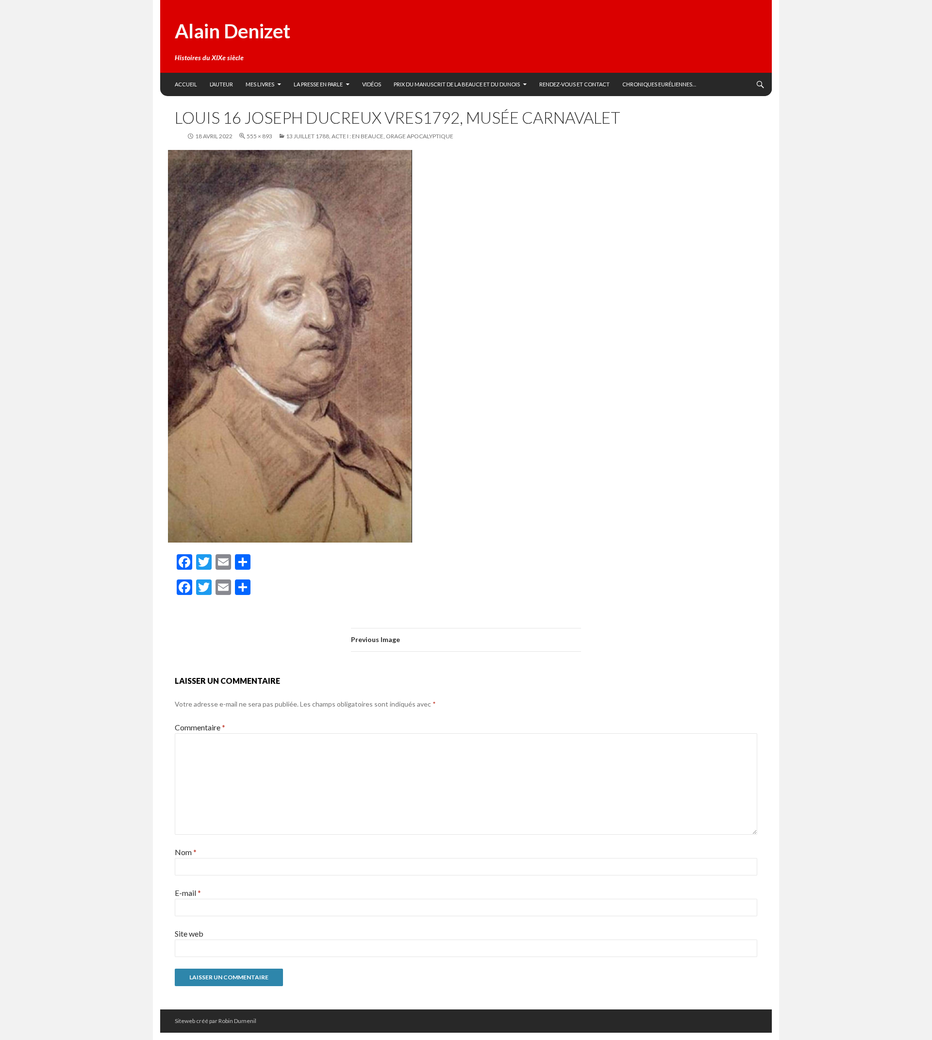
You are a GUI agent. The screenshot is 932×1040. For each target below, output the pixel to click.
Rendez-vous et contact (574, 84)
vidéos (371, 84)
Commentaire (200, 727)
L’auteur (221, 84)
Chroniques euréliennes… (659, 84)
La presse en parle (318, 84)
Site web (189, 933)
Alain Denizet (232, 31)
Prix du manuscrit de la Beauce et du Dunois (457, 84)
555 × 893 (259, 136)
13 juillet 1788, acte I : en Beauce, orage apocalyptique (369, 136)
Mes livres (260, 84)
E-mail (188, 892)
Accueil (186, 84)
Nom (186, 852)
